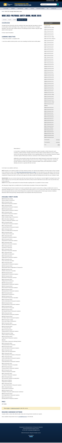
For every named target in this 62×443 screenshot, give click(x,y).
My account (6, 8)
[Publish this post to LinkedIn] (32, 436)
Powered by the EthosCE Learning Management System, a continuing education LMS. (55, 440)
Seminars (13, 8)
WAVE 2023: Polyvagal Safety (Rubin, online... (13, 11)
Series (26, 8)
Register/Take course (22, 19)
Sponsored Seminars (40, 8)
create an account (15, 408)
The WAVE (32, 8)
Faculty (9, 19)
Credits (14, 19)
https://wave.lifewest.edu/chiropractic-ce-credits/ (26, 172)
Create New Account (50, 0)
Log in (57, 0)
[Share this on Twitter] (31, 436)
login (8, 408)
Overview (4, 19)
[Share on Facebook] (29, 436)
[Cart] (59, 1)
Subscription (20, 8)
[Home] (17, 4)
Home (3, 11)
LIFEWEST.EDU (53, 8)
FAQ (47, 8)
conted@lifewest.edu (22, 416)
